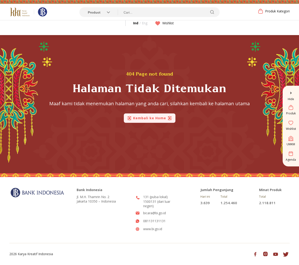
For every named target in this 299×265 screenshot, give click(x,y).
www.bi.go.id (152, 229)
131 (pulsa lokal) (155, 197)
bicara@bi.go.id (154, 213)
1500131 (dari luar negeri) (156, 203)
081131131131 (154, 221)
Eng (144, 23)
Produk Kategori (277, 11)
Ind (135, 23)
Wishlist (168, 23)
